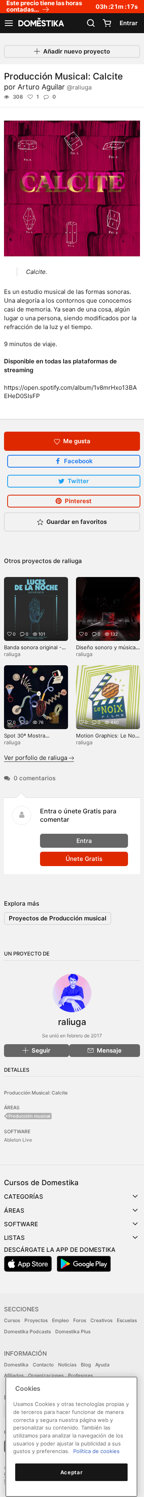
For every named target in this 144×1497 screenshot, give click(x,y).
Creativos (101, 1320)
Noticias (67, 1365)
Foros (79, 1320)
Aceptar (71, 1472)
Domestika (16, 1365)
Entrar (129, 23)
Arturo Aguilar (55, 87)
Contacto (43, 1365)
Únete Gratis (84, 859)
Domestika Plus (72, 1331)
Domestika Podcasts (27, 1331)
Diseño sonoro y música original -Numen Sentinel (107, 650)
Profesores (80, 1375)
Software (21, 1224)
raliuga (72, 561)
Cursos (12, 1320)
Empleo (60, 1320)
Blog (86, 1365)
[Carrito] (106, 23)
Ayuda (102, 1365)
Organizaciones (46, 1375)
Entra (84, 841)
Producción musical (29, 1116)
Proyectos (36, 1320)
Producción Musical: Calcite (36, 1093)
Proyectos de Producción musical (57, 918)
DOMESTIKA (40, 23)
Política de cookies (96, 1451)
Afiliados (14, 1375)
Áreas (14, 1210)
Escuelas (127, 1320)
